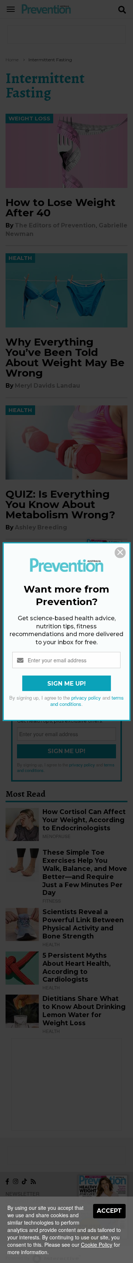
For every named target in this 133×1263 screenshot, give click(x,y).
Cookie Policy (96, 1244)
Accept (109, 1210)
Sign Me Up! (66, 683)
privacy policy (86, 697)
